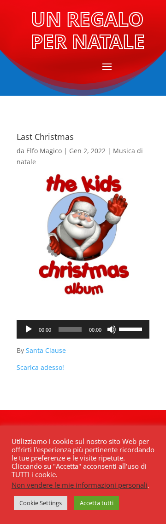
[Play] (28, 329)
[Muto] (111, 329)
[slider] (132, 328)
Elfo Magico (44, 150)
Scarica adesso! (40, 367)
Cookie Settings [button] (40, 503)
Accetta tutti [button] (96, 503)
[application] (83, 329)
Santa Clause (46, 350)
